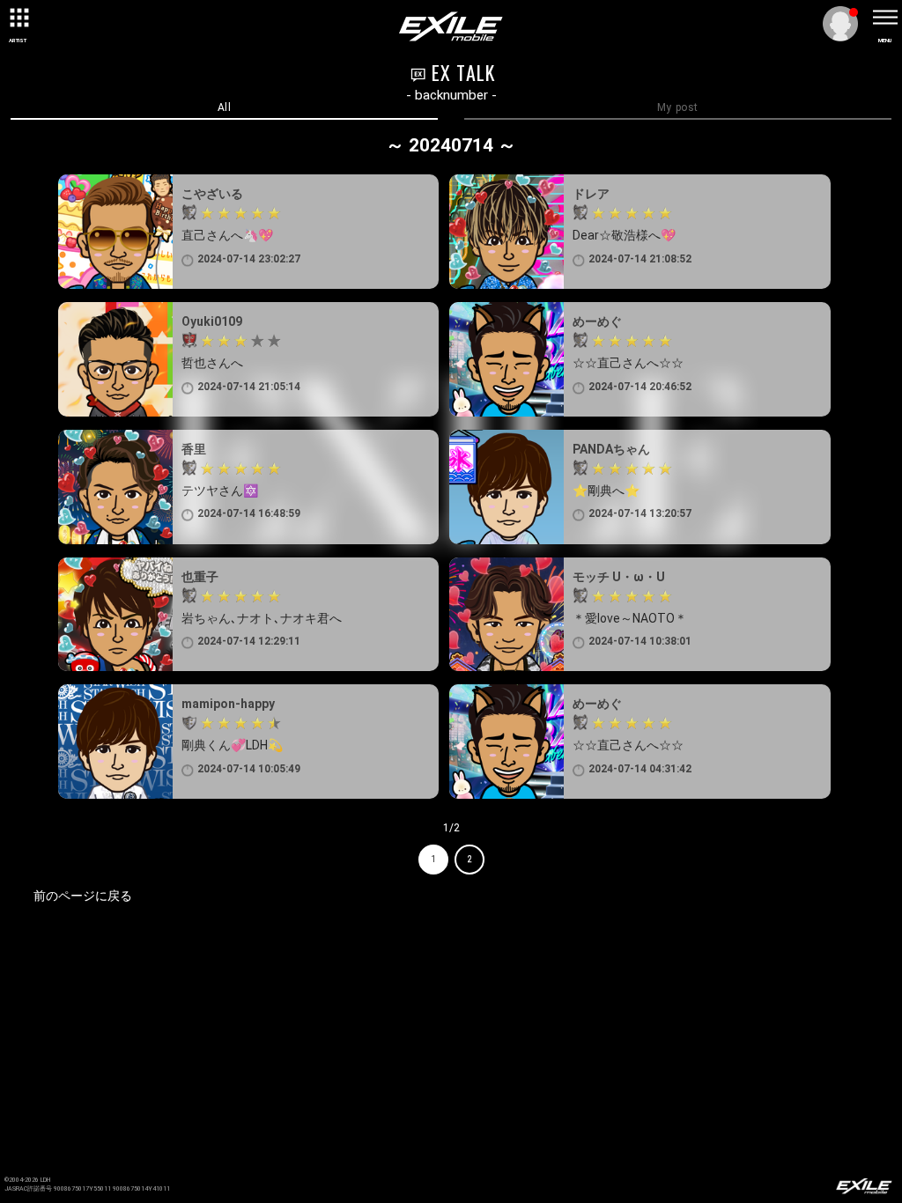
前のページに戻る (82, 896)
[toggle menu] (884, 17)
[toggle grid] (17, 17)
